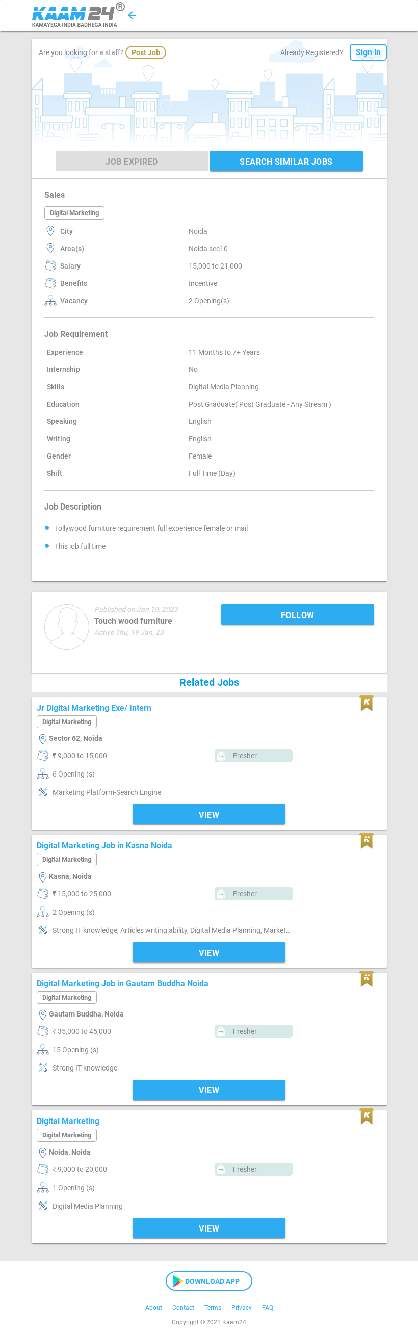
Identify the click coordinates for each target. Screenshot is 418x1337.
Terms (212, 1308)
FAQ (267, 1308)
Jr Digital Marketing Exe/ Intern (94, 708)
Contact (183, 1308)
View (209, 815)
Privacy (241, 1308)
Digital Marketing (68, 1121)
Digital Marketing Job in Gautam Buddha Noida (122, 983)
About (153, 1308)
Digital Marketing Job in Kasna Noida (104, 845)
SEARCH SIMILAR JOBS (286, 162)
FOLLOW (298, 615)
